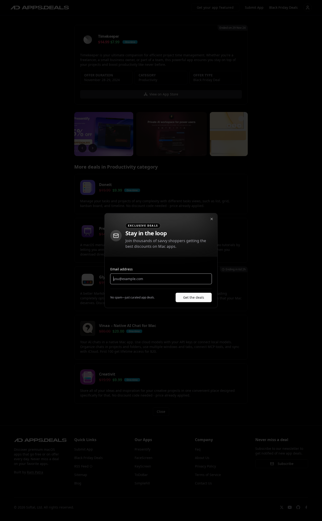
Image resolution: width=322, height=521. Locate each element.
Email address (121, 269)
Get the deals (193, 297)
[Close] (212, 219)
